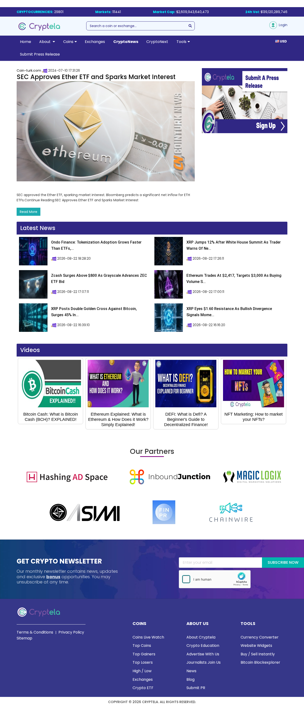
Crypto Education (202, 645)
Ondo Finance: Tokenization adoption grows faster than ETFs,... (96, 245)
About (45, 41)
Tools (181, 41)
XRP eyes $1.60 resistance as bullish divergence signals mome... (229, 311)
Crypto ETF (143, 688)
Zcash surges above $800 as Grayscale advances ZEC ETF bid (99, 278)
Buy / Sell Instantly (258, 654)
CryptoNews (125, 41)
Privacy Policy (71, 632)
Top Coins (142, 645)
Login (282, 25)
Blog (190, 679)
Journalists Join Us (203, 662)
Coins (68, 41)
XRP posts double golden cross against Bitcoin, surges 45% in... (94, 311)
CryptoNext (157, 41)
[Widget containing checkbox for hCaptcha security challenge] (215, 579)
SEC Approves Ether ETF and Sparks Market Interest (96, 77)
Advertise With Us (202, 654)
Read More (28, 211)
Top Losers (143, 662)
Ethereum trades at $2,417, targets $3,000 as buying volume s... (233, 278)
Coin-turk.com (29, 70)
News (191, 671)
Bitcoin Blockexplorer (260, 662)
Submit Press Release (40, 54)
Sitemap (24, 638)
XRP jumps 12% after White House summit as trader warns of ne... (233, 245)
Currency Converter (260, 637)
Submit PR (195, 688)
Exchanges (95, 41)
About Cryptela (200, 637)
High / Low (142, 671)
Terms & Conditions (35, 632)
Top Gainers (144, 654)
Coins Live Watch (148, 637)
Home (25, 41)
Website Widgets (256, 645)
